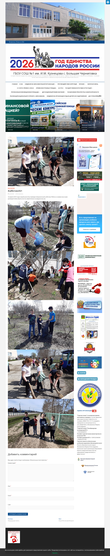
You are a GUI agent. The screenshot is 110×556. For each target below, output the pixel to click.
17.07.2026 (35, 127)
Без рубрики (11, 188)
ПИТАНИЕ (81, 84)
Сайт (9, 504)
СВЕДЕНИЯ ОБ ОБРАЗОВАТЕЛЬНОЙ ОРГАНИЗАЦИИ (39, 84)
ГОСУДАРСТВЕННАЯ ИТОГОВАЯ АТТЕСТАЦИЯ (78, 88)
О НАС (21, 84)
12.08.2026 (10, 127)
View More (10, 129)
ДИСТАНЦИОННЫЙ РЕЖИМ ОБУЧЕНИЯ (53, 92)
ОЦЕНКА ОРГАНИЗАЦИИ (84, 410)
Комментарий (12, 463)
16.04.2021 (11, 194)
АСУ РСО (60, 88)
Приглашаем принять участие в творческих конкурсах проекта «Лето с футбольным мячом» (67, 122)
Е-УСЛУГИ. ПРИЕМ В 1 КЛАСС (25, 88)
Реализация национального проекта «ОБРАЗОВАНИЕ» (27, 96)
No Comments (18, 127)
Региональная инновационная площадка (25, 92)
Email (10, 495)
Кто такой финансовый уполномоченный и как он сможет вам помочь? (42, 123)
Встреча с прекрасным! (16, 125)
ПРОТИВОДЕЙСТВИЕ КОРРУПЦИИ (67, 84)
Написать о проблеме (89, 229)
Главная (14, 84)
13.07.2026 (59, 127)
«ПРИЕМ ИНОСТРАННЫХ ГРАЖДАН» (46, 88)
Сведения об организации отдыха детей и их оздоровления (67, 96)
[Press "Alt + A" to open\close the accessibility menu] (108, 2)
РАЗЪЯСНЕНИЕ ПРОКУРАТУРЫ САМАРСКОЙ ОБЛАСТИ (83, 92)
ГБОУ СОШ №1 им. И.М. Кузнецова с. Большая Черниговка (55, 73)
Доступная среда (94, 96)
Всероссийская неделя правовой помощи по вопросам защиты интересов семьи (90, 122)
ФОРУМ (82, 373)
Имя (9, 486)
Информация (10, 122)
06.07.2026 (84, 127)
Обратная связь (92, 84)
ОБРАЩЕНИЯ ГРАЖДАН (88, 379)
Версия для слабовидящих (88, 139)
